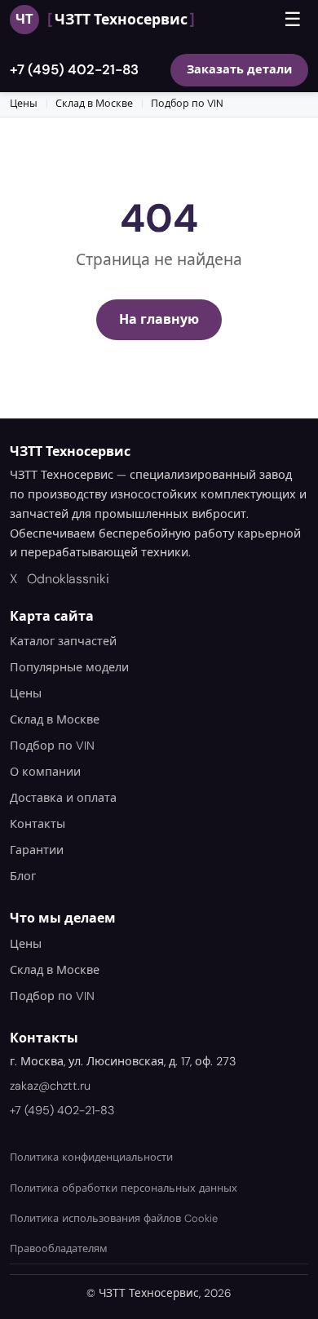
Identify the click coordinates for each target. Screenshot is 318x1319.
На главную (159, 319)
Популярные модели (69, 667)
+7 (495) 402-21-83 (74, 69)
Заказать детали (239, 69)
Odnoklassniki (68, 578)
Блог (23, 876)
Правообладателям (59, 1248)
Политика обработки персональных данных (123, 1188)
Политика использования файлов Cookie (114, 1218)
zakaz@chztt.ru (50, 1085)
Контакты (37, 824)
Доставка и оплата (63, 797)
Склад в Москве (94, 103)
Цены (24, 103)
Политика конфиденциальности (91, 1157)
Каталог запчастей (63, 641)
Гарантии (37, 850)
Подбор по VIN (187, 103)
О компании (45, 771)
